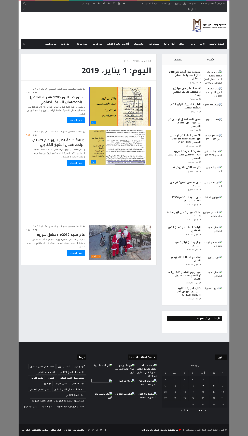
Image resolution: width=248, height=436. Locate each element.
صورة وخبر (97, 44)
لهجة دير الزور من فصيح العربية (71, 406)
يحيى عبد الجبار (30, 406)
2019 (136, 61)
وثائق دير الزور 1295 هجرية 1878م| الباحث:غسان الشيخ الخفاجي (57, 99)
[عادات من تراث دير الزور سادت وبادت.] (212, 217)
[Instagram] (113, 3)
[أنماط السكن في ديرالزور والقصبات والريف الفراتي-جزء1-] (212, 93)
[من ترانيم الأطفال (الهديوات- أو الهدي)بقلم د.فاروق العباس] (212, 277)
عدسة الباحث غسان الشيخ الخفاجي (69, 389)
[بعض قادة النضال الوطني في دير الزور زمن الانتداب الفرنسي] (212, 124)
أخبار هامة (65, 44)
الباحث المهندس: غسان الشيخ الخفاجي (66, 89)
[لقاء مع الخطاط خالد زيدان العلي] (212, 262)
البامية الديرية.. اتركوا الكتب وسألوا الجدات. (185, 106)
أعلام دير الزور (64, 366)
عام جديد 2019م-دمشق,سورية (61, 234)
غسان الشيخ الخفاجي (75, 395)
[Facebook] (23, 9)
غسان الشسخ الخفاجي (39, 389)
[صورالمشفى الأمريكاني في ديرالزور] (212, 187)
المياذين (51, 378)
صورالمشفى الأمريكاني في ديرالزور (185, 184)
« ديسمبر (202, 410)
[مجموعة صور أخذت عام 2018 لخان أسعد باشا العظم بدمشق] (212, 77)
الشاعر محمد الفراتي (46, 372)
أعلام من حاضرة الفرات (118, 44)
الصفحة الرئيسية (217, 44)
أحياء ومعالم (139, 44)
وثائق (181, 44)
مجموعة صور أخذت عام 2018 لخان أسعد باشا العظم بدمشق (185, 75)
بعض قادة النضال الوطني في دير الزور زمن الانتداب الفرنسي (184, 122)
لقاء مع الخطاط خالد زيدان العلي (186, 259)
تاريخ (202, 44)
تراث (193, 44)
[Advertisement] (82, 23)
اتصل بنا (192, 9)
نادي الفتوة (47, 406)
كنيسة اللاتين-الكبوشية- (187, 167)
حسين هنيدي (61, 383)
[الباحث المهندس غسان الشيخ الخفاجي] (212, 232)
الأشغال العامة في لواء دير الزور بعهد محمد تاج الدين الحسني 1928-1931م (185, 138)
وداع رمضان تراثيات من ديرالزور (188, 244)
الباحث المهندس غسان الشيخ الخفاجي (184, 229)
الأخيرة (211, 59)
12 (174, 386)
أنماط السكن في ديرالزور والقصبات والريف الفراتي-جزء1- (186, 91)
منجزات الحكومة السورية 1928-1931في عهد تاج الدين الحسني (184, 154)
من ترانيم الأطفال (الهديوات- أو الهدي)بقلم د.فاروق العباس (184, 275)
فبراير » (184, 410)
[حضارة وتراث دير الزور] (208, 25)
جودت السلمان (78, 383)
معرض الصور (51, 44)
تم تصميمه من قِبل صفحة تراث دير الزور (159, 430)
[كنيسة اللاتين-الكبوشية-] (212, 172)
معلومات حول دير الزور (185, 3)
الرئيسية (145, 61)
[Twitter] (124, 3)
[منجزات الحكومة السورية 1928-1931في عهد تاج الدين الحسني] (212, 156)
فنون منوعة (82, 44)
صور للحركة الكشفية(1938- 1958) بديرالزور (186, 199)
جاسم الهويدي (36, 378)
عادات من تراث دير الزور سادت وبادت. (184, 214)
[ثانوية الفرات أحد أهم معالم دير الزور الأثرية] (101, 385)
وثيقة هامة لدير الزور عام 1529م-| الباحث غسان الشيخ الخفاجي (57, 142)
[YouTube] (118, 3)
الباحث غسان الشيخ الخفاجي (72, 372)
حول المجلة (166, 3)
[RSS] (108, 3)
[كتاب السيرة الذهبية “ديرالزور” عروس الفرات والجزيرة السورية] (212, 293)
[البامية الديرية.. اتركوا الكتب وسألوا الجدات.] (212, 109)
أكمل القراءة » (76, 120)
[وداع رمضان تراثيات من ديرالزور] (212, 247)
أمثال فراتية (169, 44)
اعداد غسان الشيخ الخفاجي (42, 366)
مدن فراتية (154, 44)
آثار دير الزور (80, 366)
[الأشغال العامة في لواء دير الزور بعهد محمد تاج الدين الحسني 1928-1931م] (212, 140)
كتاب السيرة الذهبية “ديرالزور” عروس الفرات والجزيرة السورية (187, 291)
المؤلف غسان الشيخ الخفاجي (72, 378)
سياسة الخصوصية (150, 3)
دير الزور (47, 383)
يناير (130, 61)
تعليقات (178, 59)
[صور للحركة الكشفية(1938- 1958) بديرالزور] (212, 202)
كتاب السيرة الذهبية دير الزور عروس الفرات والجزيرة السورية (58, 401)
